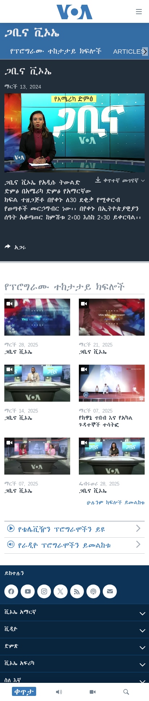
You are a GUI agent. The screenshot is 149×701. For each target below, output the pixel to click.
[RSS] (77, 591)
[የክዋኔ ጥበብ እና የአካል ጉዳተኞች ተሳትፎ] (112, 383)
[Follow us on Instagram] (44, 591)
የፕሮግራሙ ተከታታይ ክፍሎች (56, 51)
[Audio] (59, 692)
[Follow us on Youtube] (27, 591)
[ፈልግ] (126, 692)
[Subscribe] (109, 591)
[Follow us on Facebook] (11, 591)
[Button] (15, 248)
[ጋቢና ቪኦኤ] (37, 317)
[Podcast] (93, 591)
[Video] (92, 692)
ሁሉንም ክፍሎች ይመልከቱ (116, 502)
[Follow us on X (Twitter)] (60, 591)
